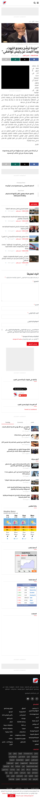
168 (26, 265)
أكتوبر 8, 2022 (11, 211)
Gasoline (32, 592)
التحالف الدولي (22, 757)
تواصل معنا (9, 788)
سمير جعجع (34, 773)
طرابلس (16, 773)
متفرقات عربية (8, 725)
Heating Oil (33, 595)
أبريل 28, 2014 (14, 55)
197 (26, 241)
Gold (31, 597)
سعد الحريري (5, 770)
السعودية (36, 741)
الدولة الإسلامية (19, 760)
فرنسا (36, 776)
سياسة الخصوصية (17, 339)
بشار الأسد (18, 766)
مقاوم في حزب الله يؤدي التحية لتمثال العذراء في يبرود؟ (16, 428)
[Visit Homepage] (4, 3)
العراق (24, 708)
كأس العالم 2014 (7, 715)
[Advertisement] (20, 9)
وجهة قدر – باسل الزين (7, 743)
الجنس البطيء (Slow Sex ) (22, 435)
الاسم (36, 305)
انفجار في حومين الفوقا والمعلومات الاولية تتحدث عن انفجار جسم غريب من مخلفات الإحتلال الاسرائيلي (15, 258)
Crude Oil (32, 587)
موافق (11, 796)
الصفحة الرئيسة (35, 788)
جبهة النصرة (34, 770)
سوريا (24, 728)
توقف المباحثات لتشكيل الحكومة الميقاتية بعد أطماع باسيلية (15, 227)
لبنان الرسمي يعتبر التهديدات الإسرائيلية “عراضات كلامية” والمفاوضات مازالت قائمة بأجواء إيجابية (15, 246)
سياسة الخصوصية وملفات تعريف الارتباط (17, 794)
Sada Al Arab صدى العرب (22, 211)
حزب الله (28, 770)
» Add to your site (20, 605)
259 (26, 233)
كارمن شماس (20, 776)
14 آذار (36, 754)
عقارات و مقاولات (20, 735)
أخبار (33, 21)
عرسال (11, 773)
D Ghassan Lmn (28, 754)
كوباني (12, 776)
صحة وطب (22, 732)
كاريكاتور (10, 718)
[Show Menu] (38, 3)
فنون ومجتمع (8, 708)
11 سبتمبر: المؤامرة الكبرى (34, 709)
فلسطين (23, 742)
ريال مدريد (12, 770)
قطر (26, 776)
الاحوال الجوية (34, 734)
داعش (23, 770)
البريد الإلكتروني (33, 313)
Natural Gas (33, 590)
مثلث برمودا (9, 732)
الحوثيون (27, 760)
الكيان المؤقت (10, 763)
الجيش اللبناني (34, 760)
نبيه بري (17, 779)
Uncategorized (34, 714)
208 (26, 253)
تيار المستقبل (6, 766)
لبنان (30, 21)
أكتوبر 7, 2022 (11, 263)
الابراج (28, 757)
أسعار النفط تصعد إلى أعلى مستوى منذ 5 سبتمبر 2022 (17, 473)
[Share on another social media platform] (6, 59)
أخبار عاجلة (35, 721)
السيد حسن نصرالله (33, 763)
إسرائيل (14, 754)
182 (26, 213)
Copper (32, 603)
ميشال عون (24, 779)
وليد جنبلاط (11, 779)
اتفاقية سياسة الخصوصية (30, 336)
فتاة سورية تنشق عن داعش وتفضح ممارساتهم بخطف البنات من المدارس (18, 450)
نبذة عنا (26, 788)
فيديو (11, 711)
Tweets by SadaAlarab (30, 409)
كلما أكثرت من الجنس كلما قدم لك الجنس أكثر (16, 442)
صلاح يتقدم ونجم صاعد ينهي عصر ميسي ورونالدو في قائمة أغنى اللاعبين (17, 465)
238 (26, 223)
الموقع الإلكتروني (33, 321)
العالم (37, 744)
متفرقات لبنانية (8, 728)
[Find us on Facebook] (37, 698)
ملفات (11, 738)
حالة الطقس (18, 788)
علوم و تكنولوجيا (20, 738)
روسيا (18, 770)
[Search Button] (35, 3)
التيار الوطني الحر (12, 757)
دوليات (23, 718)
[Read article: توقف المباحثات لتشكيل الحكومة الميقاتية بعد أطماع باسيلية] (34, 229)
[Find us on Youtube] (28, 698)
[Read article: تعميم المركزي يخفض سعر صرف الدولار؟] (34, 211)
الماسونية (22, 711)
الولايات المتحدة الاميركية (32, 766)
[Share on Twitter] (24, 59)
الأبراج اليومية (34, 757)
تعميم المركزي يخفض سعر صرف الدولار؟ (17, 208)
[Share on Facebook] (34, 59)
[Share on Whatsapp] (15, 59)
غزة (6, 773)
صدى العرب (22, 773)
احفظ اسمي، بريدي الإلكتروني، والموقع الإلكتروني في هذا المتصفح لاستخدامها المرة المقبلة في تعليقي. (22, 331)
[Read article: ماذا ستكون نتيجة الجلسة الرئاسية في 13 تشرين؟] (34, 239)
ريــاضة (23, 725)
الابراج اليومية (34, 731)
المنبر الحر (23, 715)
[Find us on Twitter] (32, 698)
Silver (31, 600)
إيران (10, 754)
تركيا (12, 766)
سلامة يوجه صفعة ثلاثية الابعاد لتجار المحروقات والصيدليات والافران (14, 217)
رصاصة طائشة (21, 722)
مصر (11, 735)
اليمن (23, 766)
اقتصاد (36, 727)
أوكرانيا (20, 754)
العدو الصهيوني (24, 763)
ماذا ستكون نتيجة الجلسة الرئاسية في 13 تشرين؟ (14, 236)
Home (37, 21)
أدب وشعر (35, 724)
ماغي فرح (35, 779)
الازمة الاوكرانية (34, 737)
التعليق (36, 281)
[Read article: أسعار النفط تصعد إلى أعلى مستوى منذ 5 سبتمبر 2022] (35, 473)
